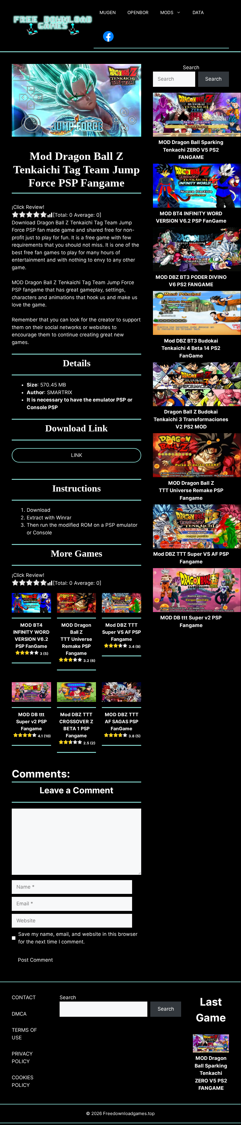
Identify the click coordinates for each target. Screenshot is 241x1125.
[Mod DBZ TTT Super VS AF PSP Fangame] (197, 527)
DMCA (19, 1014)
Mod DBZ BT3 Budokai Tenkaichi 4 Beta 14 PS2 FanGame (190, 348)
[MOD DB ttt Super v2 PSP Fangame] (197, 591)
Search (191, 67)
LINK (76, 455)
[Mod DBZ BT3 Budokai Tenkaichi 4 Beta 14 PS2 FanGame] (197, 314)
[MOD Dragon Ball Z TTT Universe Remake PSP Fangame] (197, 456)
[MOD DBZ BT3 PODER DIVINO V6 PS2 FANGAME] (197, 250)
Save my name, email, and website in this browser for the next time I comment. (77, 938)
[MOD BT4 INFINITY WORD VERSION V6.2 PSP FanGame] (197, 187)
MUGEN (108, 12)
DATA (198, 12)
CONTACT (24, 997)
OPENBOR (138, 12)
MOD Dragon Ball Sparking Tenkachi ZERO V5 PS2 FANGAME (191, 149)
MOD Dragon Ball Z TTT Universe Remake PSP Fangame (191, 490)
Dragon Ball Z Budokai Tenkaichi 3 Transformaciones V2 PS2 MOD (191, 419)
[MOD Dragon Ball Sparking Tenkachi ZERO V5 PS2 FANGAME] (197, 116)
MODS (166, 12)
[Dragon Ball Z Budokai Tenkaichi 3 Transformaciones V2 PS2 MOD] (197, 385)
